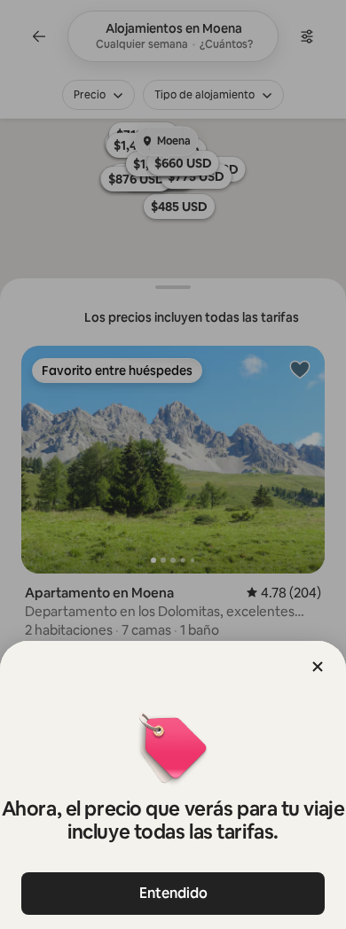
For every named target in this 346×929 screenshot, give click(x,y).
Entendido (173, 893)
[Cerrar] (318, 667)
